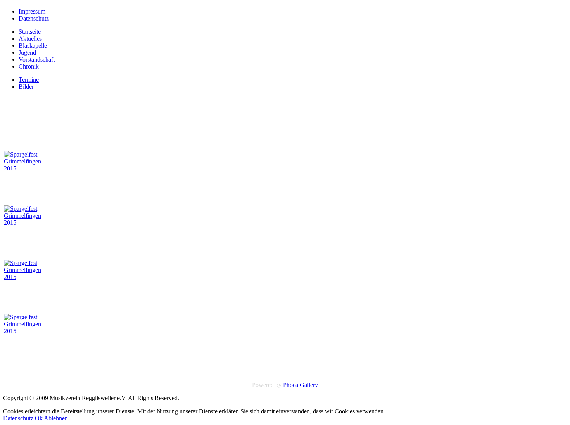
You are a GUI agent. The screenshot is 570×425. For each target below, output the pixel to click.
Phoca (290, 385)
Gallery (309, 385)
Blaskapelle (33, 45)
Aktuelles (30, 38)
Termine (29, 79)
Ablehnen (56, 418)
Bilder (26, 86)
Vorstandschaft (37, 59)
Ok (39, 418)
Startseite (30, 31)
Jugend (27, 52)
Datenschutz (18, 418)
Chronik (29, 66)
